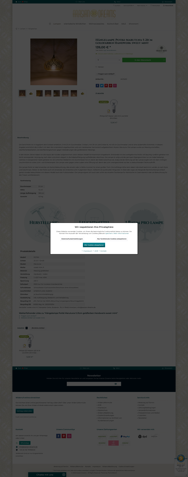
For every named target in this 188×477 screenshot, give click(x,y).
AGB (96, 251)
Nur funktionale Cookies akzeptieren (112, 239)
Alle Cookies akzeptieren (94, 245)
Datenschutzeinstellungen (72, 239)
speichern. (109, 233)
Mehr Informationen (121, 233)
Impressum (87, 251)
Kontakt (103, 251)
